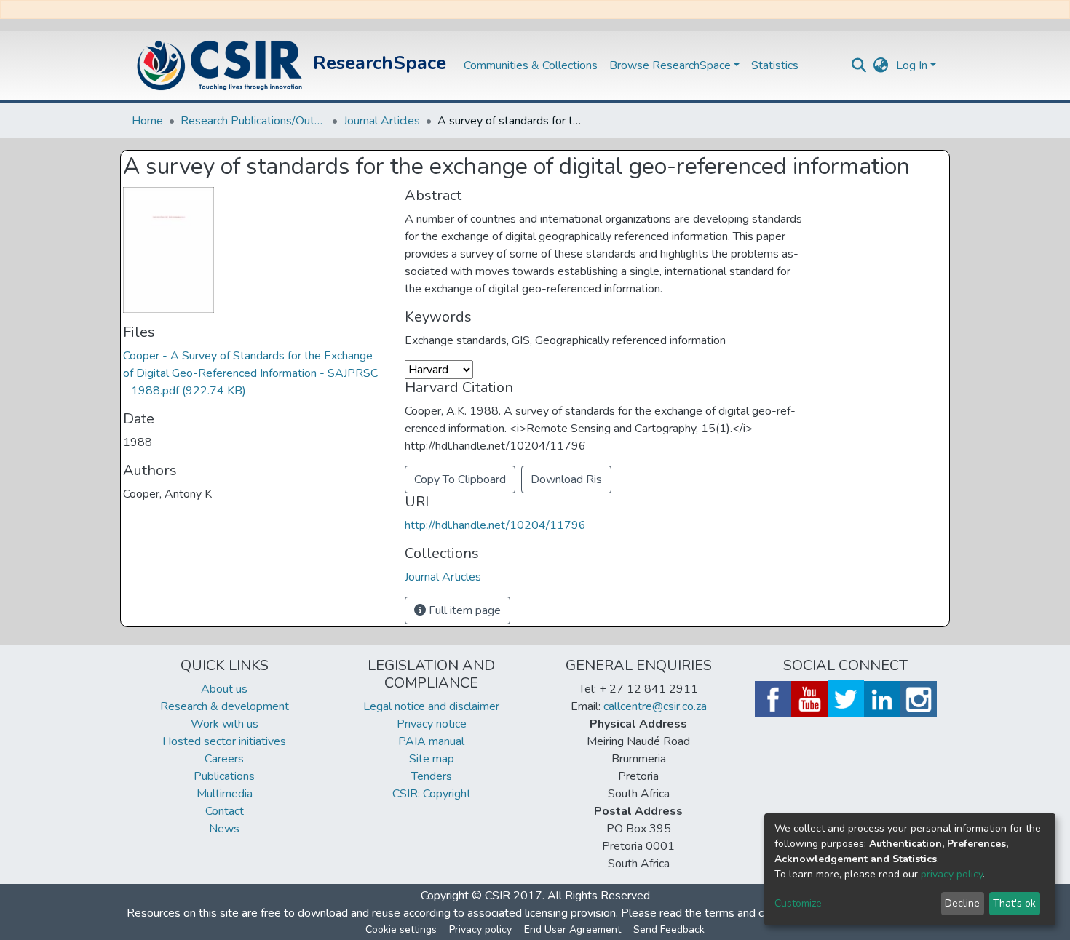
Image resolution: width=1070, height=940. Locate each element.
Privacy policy (480, 929)
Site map (431, 759)
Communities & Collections (531, 65)
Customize (798, 903)
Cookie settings (401, 929)
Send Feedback (669, 929)
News (224, 829)
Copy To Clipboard (460, 479)
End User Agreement (572, 929)
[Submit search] (859, 65)
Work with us (224, 724)
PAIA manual (431, 741)
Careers (224, 759)
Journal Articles (382, 121)
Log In (911, 65)
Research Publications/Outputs (253, 121)
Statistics (774, 65)
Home (147, 121)
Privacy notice (432, 724)
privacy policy (952, 874)
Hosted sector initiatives (224, 741)
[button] (881, 65)
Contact (224, 811)
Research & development (224, 706)
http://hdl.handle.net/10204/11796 (495, 525)
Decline (962, 903)
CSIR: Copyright (431, 794)
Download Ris (566, 479)
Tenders (431, 776)
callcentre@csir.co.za (655, 706)
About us (224, 689)
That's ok (1014, 903)
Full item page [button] (463, 610)
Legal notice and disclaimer (431, 706)
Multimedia (225, 794)
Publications (224, 776)
